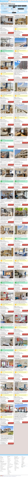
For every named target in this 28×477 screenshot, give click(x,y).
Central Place (17, 60)
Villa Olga (16, 148)
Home (1, 456)
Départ (12, 8)
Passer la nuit (14, 0)
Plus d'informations (10, 32)
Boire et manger (16, 456)
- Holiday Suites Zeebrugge (3, 463)
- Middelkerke (23, 462)
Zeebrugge (25, 416)
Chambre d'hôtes (15, 5)
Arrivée (5, 8)
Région (26, 0)
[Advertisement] (14, 449)
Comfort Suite (2, 313)
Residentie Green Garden (4, 425)
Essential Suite (2, 336)
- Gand (15, 469)
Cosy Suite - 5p (17, 336)
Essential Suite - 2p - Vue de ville (20, 15)
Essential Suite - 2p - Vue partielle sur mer (21, 167)
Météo (9, 1)
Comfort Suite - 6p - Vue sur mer (5, 167)
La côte (22, 456)
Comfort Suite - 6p (18, 313)
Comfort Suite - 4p (3, 381)
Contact (22, 467)
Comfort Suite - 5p (18, 381)
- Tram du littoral (16, 460)
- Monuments (8, 459)
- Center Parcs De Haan (3, 469)
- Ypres (15, 470)
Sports (8, 469)
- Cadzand (15, 466)
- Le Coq (22, 460)
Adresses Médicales (16, 461)
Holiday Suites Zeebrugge (19, 403)
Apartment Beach (3, 15)
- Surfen (8, 473)
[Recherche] (10, 1)
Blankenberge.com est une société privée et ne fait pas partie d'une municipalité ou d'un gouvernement (12, 475)
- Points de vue (9, 460)
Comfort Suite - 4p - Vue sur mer (5, 60)
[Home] (8, 0)
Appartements (6, 5)
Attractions (8, 461)
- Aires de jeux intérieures (10, 464)
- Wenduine (22, 459)
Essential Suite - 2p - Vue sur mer (20, 37)
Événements (22, 0)
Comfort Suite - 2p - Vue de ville (5, 126)
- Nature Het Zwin (16, 467)
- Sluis (15, 465)
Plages (16, 0)
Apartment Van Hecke (18, 126)
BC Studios (16, 189)
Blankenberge (11, 0)
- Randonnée (8, 471)
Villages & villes (9, 467)
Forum (15, 462)
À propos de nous (23, 465)
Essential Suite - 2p (3, 358)
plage (20, 416)
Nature (8, 468)
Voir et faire (19, 0)
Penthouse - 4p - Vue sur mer (5, 37)
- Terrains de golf (9, 472)
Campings (10, 5)
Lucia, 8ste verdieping (3, 189)
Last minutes (1, 471)
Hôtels (1, 470)
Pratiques (24, 0)
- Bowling (8, 465)
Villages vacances (24, 5)
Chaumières (19, 5)
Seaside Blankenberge (4, 148)
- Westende (22, 463)
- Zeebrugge (22, 458)
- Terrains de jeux (9, 463)
